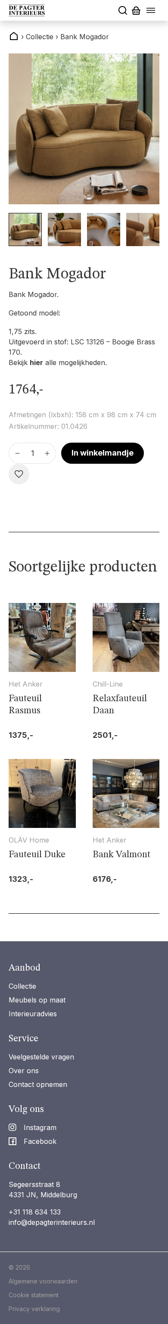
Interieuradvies (33, 1013)
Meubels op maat (37, 1000)
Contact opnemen (38, 1084)
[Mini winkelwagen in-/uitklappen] (136, 10)
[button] (25, 229)
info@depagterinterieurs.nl (52, 1222)
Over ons (24, 1070)
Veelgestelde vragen (41, 1056)
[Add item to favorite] (19, 474)
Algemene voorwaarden (43, 1281)
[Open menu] (150, 10)
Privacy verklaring (34, 1308)
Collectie (22, 986)
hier (36, 362)
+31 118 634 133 (35, 1212)
